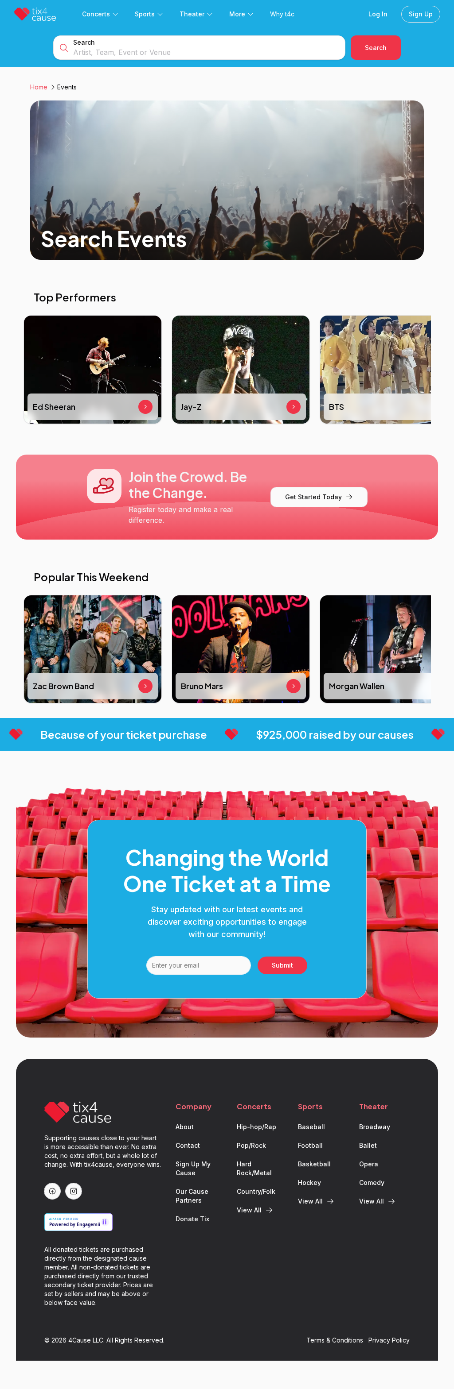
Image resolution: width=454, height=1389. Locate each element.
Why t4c (282, 14)
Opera (368, 1164)
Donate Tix (192, 1219)
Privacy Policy (389, 1340)
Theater (192, 14)
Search (84, 42)
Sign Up (421, 14)
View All (249, 1210)
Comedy (371, 1182)
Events (67, 87)
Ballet (368, 1145)
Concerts (96, 14)
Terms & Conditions (334, 1340)
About (185, 1126)
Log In (377, 14)
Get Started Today (313, 497)
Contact (188, 1145)
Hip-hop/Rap (256, 1126)
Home (38, 87)
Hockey (309, 1182)
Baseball (311, 1126)
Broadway (374, 1126)
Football (310, 1145)
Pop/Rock (251, 1145)
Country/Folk (256, 1191)
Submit (282, 965)
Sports (145, 14)
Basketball (314, 1164)
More (237, 14)
